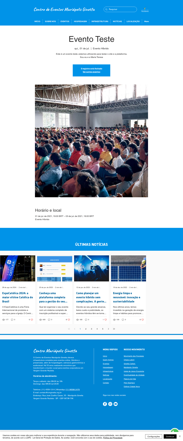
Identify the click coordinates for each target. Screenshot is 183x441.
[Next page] (108, 328)
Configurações (153, 436)
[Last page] (114, 328)
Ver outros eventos (91, 72)
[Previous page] (74, 328)
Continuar (170, 436)
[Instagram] (110, 404)
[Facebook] (105, 404)
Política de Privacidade (112, 437)
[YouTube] (116, 404)
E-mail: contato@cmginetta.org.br (47, 392)
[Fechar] (179, 436)
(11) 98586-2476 (72, 389)
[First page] (69, 328)
